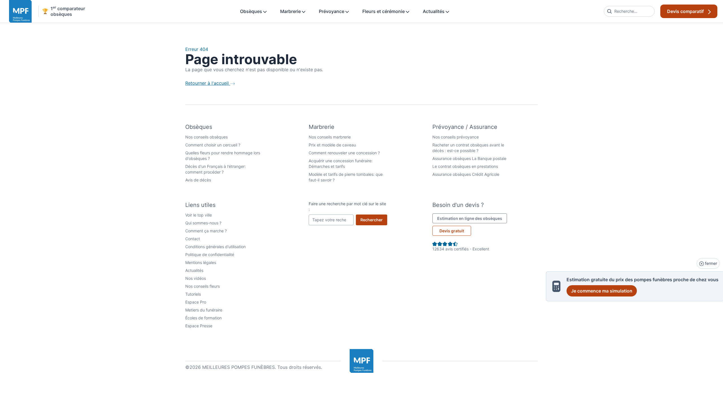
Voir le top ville (198, 215)
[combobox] (629, 11)
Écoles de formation (203, 317)
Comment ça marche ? (206, 230)
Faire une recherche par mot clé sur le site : (347, 206)
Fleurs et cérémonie (384, 11)
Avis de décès (198, 179)
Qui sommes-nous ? (203, 222)
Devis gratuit (451, 230)
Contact (192, 238)
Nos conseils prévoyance (455, 137)
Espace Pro (195, 302)
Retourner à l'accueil (207, 83)
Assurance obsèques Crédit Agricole (465, 174)
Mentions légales (200, 262)
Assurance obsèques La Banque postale (469, 158)
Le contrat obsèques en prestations (465, 166)
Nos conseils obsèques (206, 137)
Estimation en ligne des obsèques (472, 218)
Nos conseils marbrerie (330, 137)
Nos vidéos (195, 278)
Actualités (434, 11)
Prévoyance (332, 11)
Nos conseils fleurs (202, 286)
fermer (710, 263)
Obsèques (251, 11)
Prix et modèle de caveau (332, 144)
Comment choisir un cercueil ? (212, 144)
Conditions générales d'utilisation (215, 246)
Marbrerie (291, 11)
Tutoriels (193, 294)
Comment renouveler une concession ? (344, 152)
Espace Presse (198, 325)
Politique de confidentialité (209, 254)
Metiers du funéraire (203, 310)
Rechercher (373, 219)
